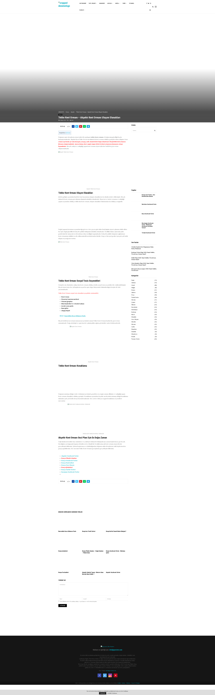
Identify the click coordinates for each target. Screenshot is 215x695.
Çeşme (133, 302)
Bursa (133, 314)
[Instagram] (151, 3)
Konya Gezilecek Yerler (69, 460)
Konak (133, 336)
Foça (132, 295)
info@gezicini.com (115, 650)
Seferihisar (134, 309)
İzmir (124, 3)
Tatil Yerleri (92, 3)
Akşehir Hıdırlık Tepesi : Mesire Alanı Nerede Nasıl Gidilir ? (92, 573)
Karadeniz (102, 3)
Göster (68, 133)
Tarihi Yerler (135, 297)
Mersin (133, 300)
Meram (133, 324)
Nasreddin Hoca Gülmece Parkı (67, 531)
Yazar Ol (133, 683)
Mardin (133, 322)
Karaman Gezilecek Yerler (70, 472)
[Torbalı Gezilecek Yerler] (136, 235)
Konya (133, 290)
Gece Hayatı (134, 319)
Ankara (133, 292)
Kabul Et (102, 693)
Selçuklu (133, 317)
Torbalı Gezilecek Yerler (148, 232)
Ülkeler (81, 10)
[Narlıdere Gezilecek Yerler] (136, 207)
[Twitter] (149, 3)
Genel (133, 285)
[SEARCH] (155, 130)
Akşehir (60, 114)
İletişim (138, 683)
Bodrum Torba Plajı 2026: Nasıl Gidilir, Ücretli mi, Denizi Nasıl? (143, 253)
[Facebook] (147, 3)
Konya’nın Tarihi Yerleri (88, 531)
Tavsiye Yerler (135, 339)
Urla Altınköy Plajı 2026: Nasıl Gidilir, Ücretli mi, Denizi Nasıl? (142, 264)
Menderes (134, 334)
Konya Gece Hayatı (68, 465)
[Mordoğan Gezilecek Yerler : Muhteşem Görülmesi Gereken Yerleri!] (136, 225)
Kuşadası (134, 329)
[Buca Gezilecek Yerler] (136, 216)
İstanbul (131, 3)
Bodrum (133, 312)
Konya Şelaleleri (67, 467)
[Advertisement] (93, 216)
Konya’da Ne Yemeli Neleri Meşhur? (116, 531)
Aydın (133, 327)
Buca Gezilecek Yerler (148, 213)
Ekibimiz (128, 683)
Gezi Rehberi (82, 3)
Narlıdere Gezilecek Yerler (149, 204)
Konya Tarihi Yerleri (68, 469)
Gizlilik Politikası (112, 693)
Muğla (117, 3)
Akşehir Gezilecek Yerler (70, 456)
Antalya (109, 3)
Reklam (123, 683)
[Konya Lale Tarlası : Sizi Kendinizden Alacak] (136, 197)
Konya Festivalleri (67, 463)
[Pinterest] (150, 10)
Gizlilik (119, 683)
